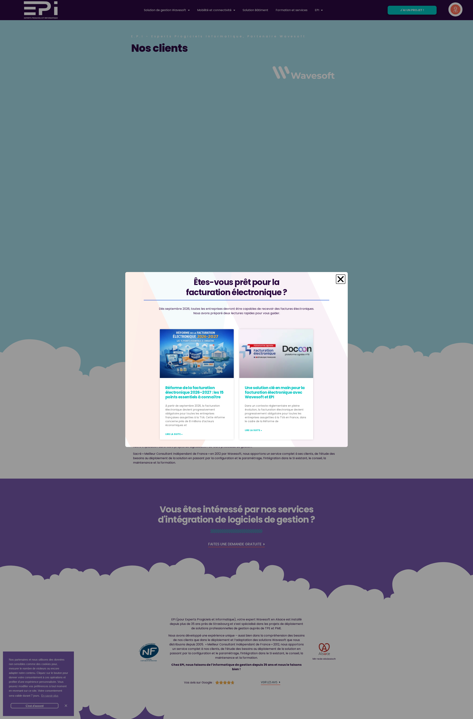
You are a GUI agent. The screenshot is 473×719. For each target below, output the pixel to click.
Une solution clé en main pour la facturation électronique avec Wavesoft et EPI (275, 392)
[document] (236, 359)
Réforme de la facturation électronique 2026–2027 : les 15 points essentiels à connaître (194, 392)
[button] (340, 279)
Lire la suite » (174, 434)
